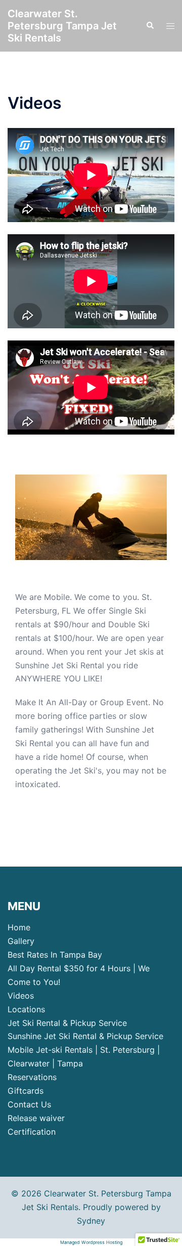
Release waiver (36, 1118)
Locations (26, 1009)
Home (19, 927)
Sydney (91, 1221)
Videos (21, 996)
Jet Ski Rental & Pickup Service (67, 1023)
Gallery (21, 941)
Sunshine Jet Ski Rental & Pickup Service (85, 1036)
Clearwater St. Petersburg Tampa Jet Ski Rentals (62, 26)
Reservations (32, 1077)
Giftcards (25, 1091)
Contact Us (29, 1104)
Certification (32, 1132)
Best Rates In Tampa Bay (55, 955)
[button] (150, 26)
